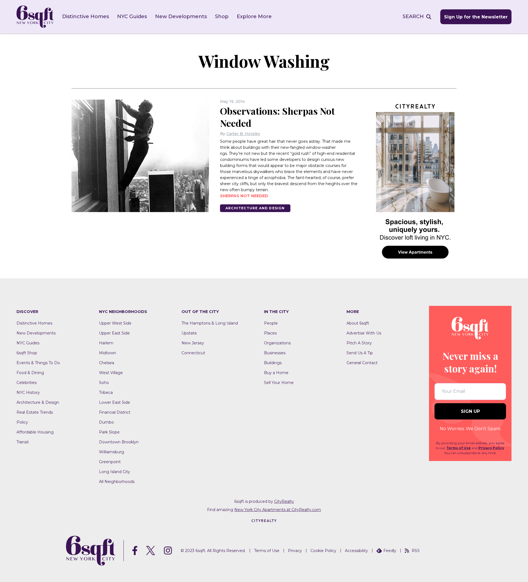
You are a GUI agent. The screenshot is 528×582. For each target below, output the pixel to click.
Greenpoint (110, 461)
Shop (222, 16)
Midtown (107, 352)
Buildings (273, 362)
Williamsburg (111, 451)
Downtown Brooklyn (119, 442)
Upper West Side (115, 323)
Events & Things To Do (38, 362)
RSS (416, 550)
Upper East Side (114, 333)
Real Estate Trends (34, 412)
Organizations (277, 343)
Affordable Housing (35, 432)
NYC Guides (132, 16)
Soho (104, 382)
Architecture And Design (255, 208)
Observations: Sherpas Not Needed (277, 117)
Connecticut (193, 352)
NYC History (28, 392)
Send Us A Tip (359, 352)
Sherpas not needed (244, 195)
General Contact (362, 362)
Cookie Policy (323, 550)
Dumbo (106, 422)
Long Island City (114, 471)
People (271, 323)
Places (270, 333)
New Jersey (193, 343)
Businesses (274, 352)
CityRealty (284, 501)
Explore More (254, 16)
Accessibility (356, 550)
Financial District (114, 412)
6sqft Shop (26, 352)
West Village (111, 372)
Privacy (295, 550)
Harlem (106, 343)
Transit (22, 442)
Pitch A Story (359, 343)
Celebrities (26, 382)
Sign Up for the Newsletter (476, 17)
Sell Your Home (279, 382)
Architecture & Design (37, 402)
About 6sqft (357, 323)
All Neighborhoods (116, 481)
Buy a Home (276, 372)
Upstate (189, 333)
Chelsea (106, 362)
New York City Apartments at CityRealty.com (277, 509)
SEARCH (413, 16)
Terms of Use (458, 448)
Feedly (389, 550)
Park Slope (109, 432)
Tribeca (106, 392)
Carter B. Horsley (243, 133)
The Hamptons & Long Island (210, 323)
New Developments (181, 16)
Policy (22, 422)
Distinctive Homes (85, 16)
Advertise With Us (363, 333)
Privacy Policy (491, 448)
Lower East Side (114, 402)
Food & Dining (30, 372)
